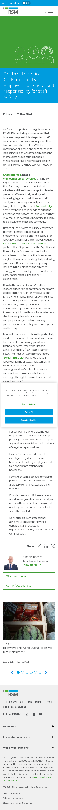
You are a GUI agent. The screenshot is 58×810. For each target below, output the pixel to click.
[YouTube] (40, 714)
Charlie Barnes (12, 174)
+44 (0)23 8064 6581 (21, 585)
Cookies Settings (28, 404)
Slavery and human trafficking (17, 802)
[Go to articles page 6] (40, 672)
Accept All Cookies (29, 420)
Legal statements (11, 793)
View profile (30, 564)
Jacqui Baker (9, 661)
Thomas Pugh (23, 661)
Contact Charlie (18, 576)
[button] (39, 546)
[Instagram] (26, 714)
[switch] (26, 3)
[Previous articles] (12, 672)
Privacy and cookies (13, 798)
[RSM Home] (10, 10)
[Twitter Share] (53, 546)
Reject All (29, 412)
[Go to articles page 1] (18, 672)
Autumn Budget (45, 206)
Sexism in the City (14, 357)
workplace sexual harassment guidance (25, 243)
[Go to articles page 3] (27, 672)
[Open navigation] (50, 11)
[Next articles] (46, 672)
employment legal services (19, 178)
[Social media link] (10, 693)
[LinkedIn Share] (46, 546)
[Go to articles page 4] (31, 672)
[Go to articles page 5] (35, 672)
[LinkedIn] (33, 714)
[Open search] (44, 11)
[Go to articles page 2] (22, 672)
